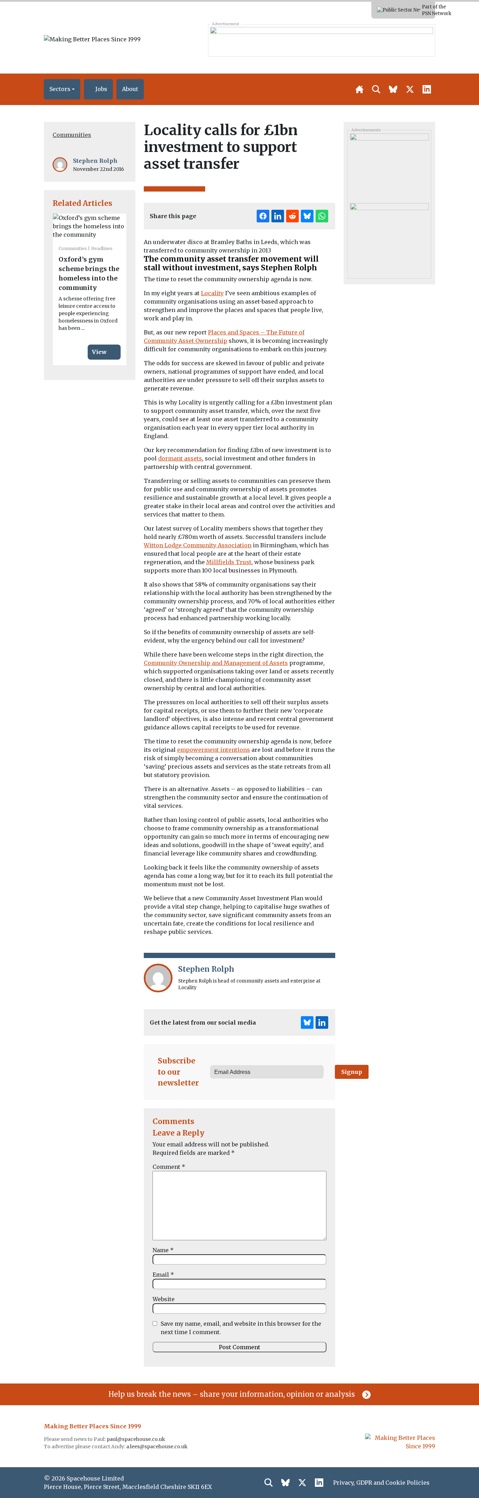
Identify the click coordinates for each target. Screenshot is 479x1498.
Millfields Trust (228, 562)
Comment (169, 1166)
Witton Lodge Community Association (197, 545)
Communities (72, 134)
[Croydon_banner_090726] (321, 40)
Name (163, 1250)
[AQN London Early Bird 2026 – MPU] (389, 165)
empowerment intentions (213, 749)
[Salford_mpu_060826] (389, 235)
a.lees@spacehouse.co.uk (157, 1446)
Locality (212, 293)
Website (164, 1299)
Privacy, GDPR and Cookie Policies (381, 1482)
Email (163, 1274)
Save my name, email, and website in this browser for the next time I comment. (241, 1328)
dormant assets (180, 458)
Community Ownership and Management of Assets (216, 662)
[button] (62, 89)
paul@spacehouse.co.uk (136, 1439)
